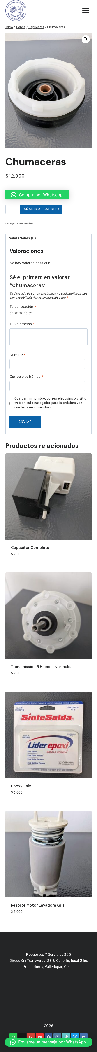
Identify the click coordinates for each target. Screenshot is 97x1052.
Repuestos (26, 223)
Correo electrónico (26, 377)
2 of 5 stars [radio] (16, 313)
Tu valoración (22, 324)
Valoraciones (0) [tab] (22, 238)
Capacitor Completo (30, 547)
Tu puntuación (22, 307)
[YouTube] (40, 1037)
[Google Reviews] (31, 1037)
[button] (86, 39)
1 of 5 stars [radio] (11, 313)
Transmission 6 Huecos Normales (41, 666)
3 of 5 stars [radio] (21, 313)
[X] (75, 1037)
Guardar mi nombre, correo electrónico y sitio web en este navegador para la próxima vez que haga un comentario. (50, 403)
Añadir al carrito (41, 209)
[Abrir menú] (86, 10)
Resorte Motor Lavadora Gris (38, 905)
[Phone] (22, 1037)
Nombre (17, 355)
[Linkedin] (84, 1037)
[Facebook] (48, 1037)
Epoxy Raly (21, 785)
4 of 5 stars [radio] (26, 313)
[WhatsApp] (13, 1037)
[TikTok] (66, 1037)
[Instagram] (57, 1037)
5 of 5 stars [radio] (30, 313)
